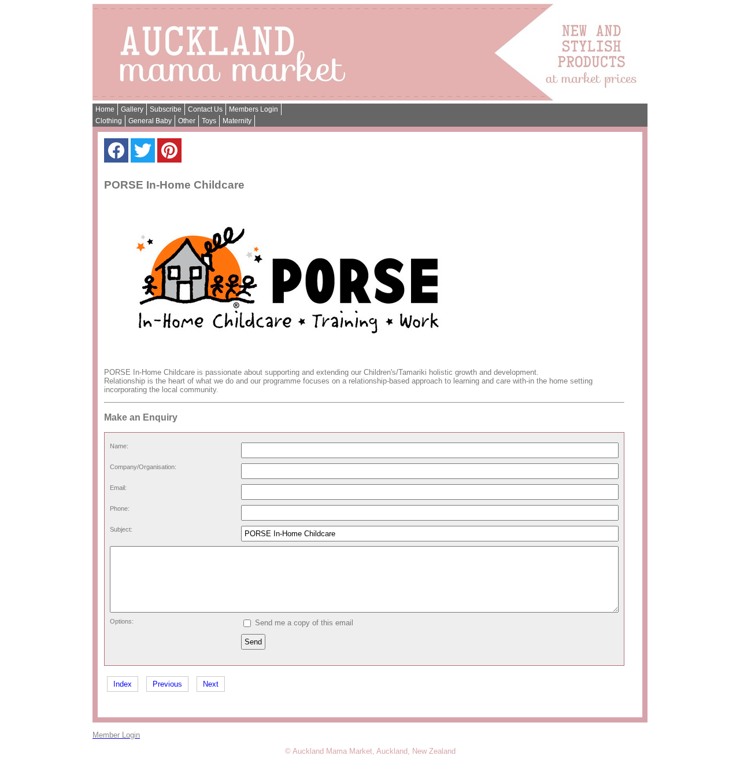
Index (122, 684)
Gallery (132, 109)
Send (253, 641)
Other (186, 121)
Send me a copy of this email (303, 622)
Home (104, 109)
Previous (167, 684)
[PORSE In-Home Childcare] (289, 357)
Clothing (108, 121)
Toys (209, 121)
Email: (118, 487)
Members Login (253, 109)
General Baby (150, 121)
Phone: (120, 508)
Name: (119, 446)
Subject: (121, 529)
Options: (122, 621)
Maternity (237, 121)
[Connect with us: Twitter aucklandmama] (143, 153)
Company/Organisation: (143, 466)
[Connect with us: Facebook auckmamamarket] (116, 153)
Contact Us (205, 109)
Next (211, 684)
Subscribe (166, 109)
